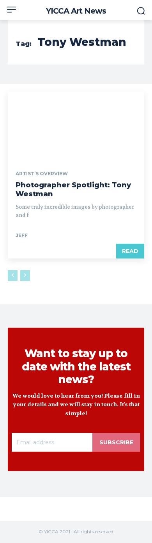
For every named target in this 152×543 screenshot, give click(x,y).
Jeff (22, 235)
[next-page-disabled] (25, 275)
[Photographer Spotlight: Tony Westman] (76, 126)
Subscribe (116, 442)
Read (130, 251)
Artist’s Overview (42, 173)
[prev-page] (13, 275)
